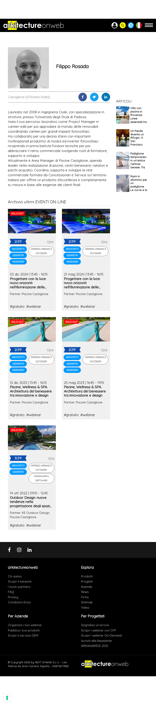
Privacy (13, 597)
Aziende (86, 587)
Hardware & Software (41, 478)
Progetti (87, 581)
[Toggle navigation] (149, 27)
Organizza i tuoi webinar (25, 625)
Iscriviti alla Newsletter (96, 641)
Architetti (18, 249)
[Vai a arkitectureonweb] (33, 25)
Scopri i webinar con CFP (98, 630)
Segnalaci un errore (95, 625)
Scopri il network (20, 581)
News (85, 592)
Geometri (18, 255)
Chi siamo (15, 576)
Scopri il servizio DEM (23, 635)
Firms (85, 597)
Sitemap (87, 602)
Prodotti (87, 576)
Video (85, 607)
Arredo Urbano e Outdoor (41, 251)
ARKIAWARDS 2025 (94, 646)
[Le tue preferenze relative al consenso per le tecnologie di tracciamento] (7, 698)
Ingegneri (18, 261)
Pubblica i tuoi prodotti (24, 630)
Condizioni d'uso (19, 602)
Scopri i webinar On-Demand (101, 635)
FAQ (11, 592)
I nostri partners (19, 587)
